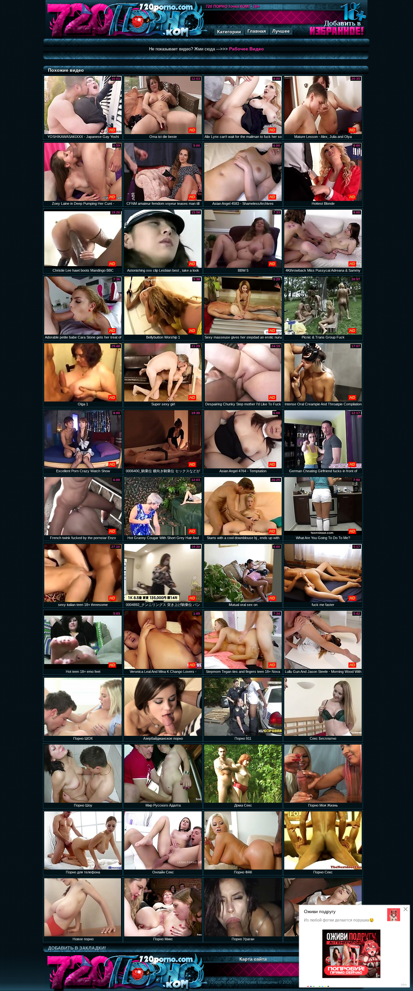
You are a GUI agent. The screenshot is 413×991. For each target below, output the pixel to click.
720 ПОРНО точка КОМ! (228, 6)
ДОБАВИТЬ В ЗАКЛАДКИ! (77, 948)
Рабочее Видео (246, 48)
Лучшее (281, 31)
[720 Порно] (80, 37)
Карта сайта (253, 959)
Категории (229, 31)
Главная (256, 31)
